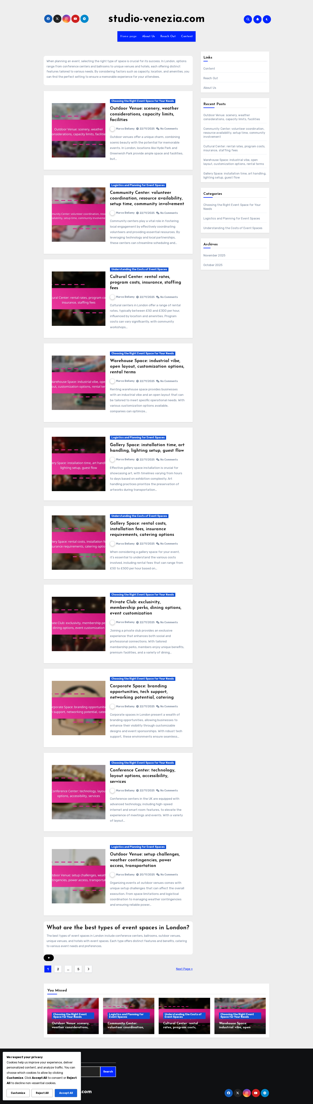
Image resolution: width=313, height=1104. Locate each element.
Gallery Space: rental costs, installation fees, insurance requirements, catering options (142, 529)
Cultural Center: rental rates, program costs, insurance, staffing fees (145, 282)
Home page (128, 36)
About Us (148, 36)
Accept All (66, 1093)
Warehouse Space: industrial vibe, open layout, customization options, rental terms (147, 366)
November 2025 (214, 255)
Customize (18, 1093)
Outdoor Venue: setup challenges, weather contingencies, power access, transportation (145, 860)
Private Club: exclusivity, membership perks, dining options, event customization (145, 608)
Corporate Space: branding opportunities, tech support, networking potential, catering (142, 692)
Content (187, 36)
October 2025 (212, 265)
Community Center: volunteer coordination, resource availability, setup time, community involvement (147, 198)
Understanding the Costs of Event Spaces (139, 269)
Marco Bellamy (125, 128)
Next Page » (184, 969)
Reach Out (168, 36)
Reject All (42, 1093)
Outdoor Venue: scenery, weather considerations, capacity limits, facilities (144, 114)
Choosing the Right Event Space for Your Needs (142, 101)
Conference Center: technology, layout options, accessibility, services (142, 776)
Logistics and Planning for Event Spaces (138, 185)
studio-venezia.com (156, 19)
